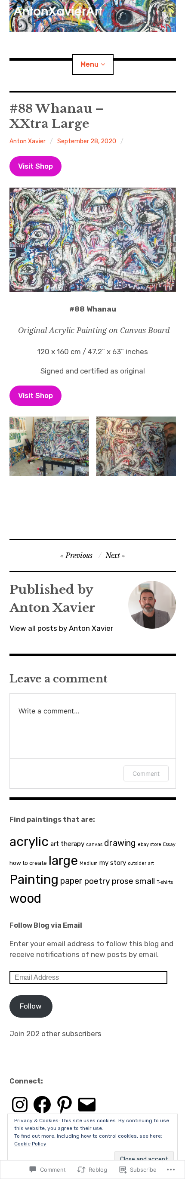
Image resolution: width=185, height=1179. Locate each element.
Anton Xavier (27, 141)
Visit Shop (35, 166)
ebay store (149, 844)
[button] (49, 446)
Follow (31, 1006)
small (145, 881)
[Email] (87, 1104)
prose (122, 881)
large (63, 860)
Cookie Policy (30, 1144)
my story (112, 863)
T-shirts (165, 882)
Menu (89, 64)
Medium (89, 863)
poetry (97, 881)
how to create (28, 862)
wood (25, 898)
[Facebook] (42, 1104)
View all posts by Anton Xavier (61, 628)
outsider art (141, 863)
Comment (146, 773)
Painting (34, 879)
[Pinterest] (64, 1104)
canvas (94, 844)
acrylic (29, 841)
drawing (120, 843)
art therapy (67, 844)
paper (71, 881)
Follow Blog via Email (45, 925)
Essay (169, 844)
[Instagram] (19, 1104)
